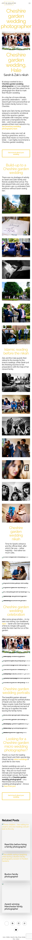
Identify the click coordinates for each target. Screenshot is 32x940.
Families (23, 937)
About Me (12, 937)
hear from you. (10, 786)
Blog (16, 937)
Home (4, 937)
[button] (29, 3)
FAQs (14, 939)
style (4, 624)
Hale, (25, 104)
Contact (17, 939)
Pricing (19, 937)
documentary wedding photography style (11, 127)
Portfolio (8, 937)
